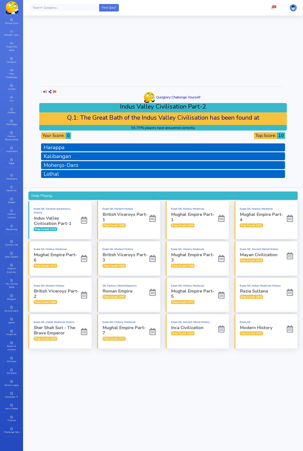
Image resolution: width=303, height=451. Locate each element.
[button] (272, 8)
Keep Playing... (42, 195)
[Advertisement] (163, 52)
